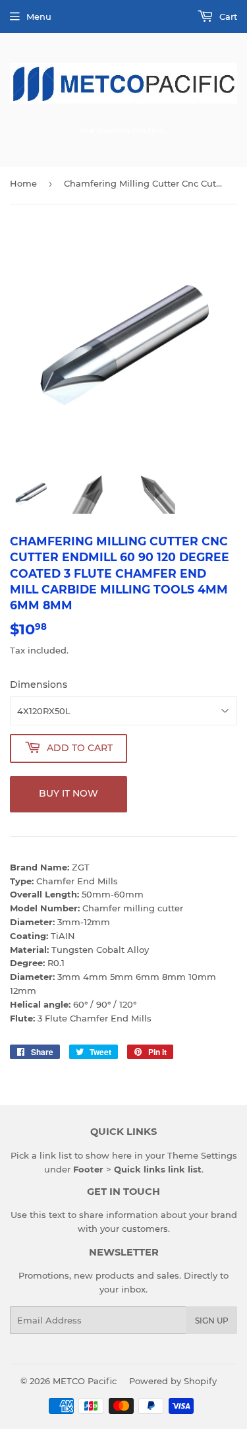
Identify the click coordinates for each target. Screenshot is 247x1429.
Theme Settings (202, 1155)
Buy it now (68, 793)
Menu (38, 16)
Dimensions (38, 684)
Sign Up (212, 1320)
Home (23, 183)
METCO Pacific (85, 1381)
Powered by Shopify (173, 1381)
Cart (227, 16)
